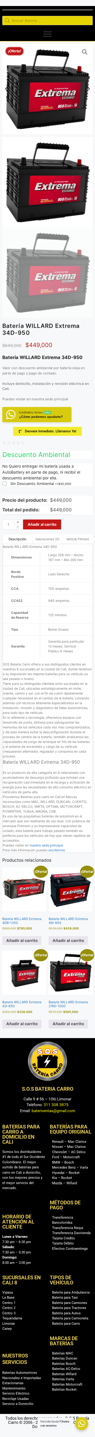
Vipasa (7, 1292)
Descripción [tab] (17, 539)
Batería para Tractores (69, 1308)
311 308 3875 (56, 1104)
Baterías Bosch (63, 1364)
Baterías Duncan (64, 1358)
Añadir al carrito (42, 524)
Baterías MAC (62, 1353)
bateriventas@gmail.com (53, 1110)
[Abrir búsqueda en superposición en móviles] (47, 20)
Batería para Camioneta (70, 1318)
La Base (8, 1297)
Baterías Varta (63, 1379)
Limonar (8, 1323)
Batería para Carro (66, 1323)
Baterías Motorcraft (67, 1384)
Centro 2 (8, 1308)
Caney (7, 1329)
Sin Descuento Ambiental (40, 483)
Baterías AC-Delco (66, 1369)
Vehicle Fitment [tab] (77, 539)
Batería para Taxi (65, 1297)
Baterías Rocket (64, 1389)
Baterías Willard (64, 1374)
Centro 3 (8, 1313)
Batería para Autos (66, 1313)
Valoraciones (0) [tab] (47, 539)
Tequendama (12, 1318)
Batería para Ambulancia (71, 1292)
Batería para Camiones (69, 1303)
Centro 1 (8, 1303)
